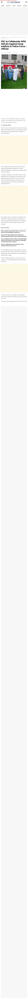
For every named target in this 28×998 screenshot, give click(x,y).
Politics (8, 5)
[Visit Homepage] (14, 2)
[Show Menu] (1, 2)
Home (2, 5)
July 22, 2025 (3, 52)
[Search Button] (26, 2)
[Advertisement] (14, 21)
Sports (25, 5)
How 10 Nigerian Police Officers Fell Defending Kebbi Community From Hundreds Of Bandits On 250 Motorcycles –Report (13, 240)
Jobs (14, 5)
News (5, 37)
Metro (19, 5)
